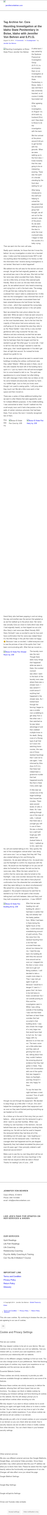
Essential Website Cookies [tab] (10, 1371)
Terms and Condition (12, 1276)
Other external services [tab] (9, 1454)
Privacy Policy (10, 1279)
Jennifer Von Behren (10, 43)
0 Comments (19, 40)
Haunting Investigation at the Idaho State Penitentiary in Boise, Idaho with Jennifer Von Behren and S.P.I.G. (23, 31)
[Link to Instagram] (41, 1308)
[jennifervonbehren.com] (20, 5)
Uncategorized (31, 40)
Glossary (7, 1286)
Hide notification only (31, 1512)
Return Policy (9, 1283)
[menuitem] (10, 1310)
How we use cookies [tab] (8, 1342)
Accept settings (14, 1512)
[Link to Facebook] (38, 1308)
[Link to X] (34, 1308)
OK (3, 1326)
